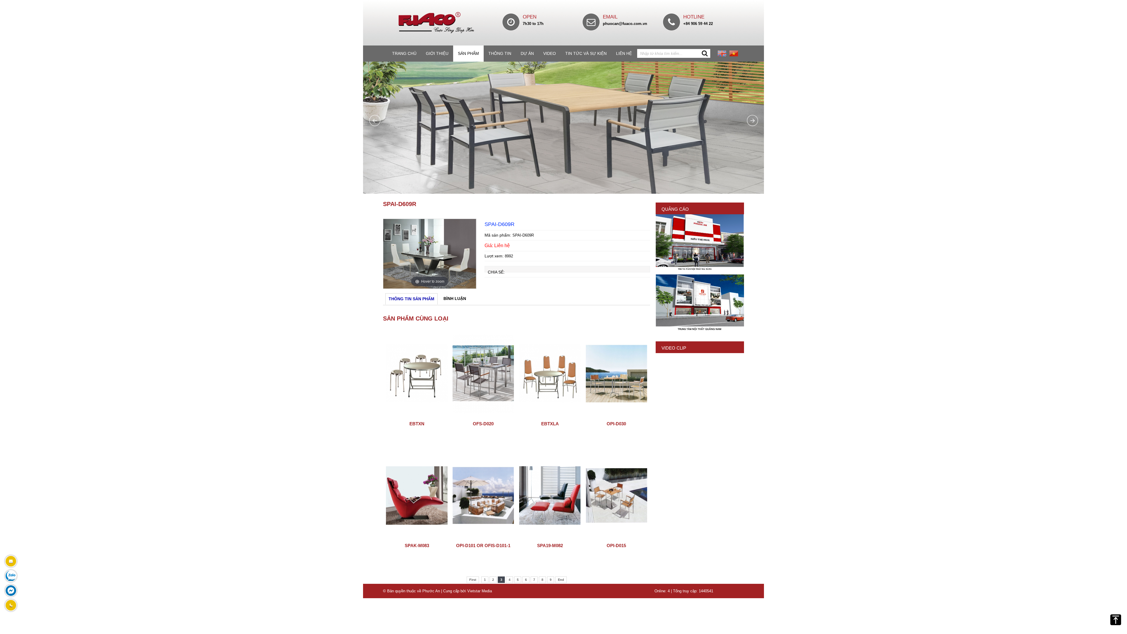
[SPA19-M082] (550, 538)
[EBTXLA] (550, 416)
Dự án (527, 53)
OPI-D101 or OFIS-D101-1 (483, 545)
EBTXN (416, 423)
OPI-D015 (616, 545)
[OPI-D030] (616, 416)
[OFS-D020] (483, 416)
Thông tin (499, 53)
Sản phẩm (468, 53)
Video (549, 53)
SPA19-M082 (550, 545)
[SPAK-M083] (416, 538)
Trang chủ (404, 53)
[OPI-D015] (616, 538)
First (472, 579)
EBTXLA (550, 423)
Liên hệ (624, 53)
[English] (722, 55)
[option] (429, 254)
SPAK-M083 (417, 545)
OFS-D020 (483, 423)
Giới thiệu (437, 53)
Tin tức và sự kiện (586, 53)
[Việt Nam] (734, 55)
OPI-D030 (616, 423)
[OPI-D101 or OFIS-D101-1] (483, 538)
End (561, 579)
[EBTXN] (416, 416)
